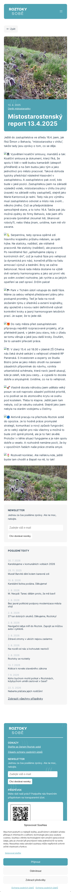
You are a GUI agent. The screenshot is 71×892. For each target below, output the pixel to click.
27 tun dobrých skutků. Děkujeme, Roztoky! (32, 616)
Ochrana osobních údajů (22, 887)
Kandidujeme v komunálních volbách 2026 (31, 564)
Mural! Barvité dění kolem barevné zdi (28, 573)
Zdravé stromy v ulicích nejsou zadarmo (30, 638)
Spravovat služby (13, 853)
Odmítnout (35, 870)
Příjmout (35, 861)
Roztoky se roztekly (19, 658)
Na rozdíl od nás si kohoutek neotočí (28, 648)
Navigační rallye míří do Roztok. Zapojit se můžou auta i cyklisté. (35, 627)
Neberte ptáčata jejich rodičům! (25, 691)
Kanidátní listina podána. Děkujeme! (27, 583)
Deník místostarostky (19, 108)
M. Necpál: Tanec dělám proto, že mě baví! (31, 593)
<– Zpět (10, 28)
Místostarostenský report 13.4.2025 (35, 120)
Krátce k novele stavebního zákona (27, 668)
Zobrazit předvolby (36, 880)
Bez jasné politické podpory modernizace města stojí (34, 605)
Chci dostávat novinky (20, 536)
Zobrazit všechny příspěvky (25, 698)
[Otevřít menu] (61, 11)
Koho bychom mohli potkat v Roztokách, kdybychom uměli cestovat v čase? (31, 680)
